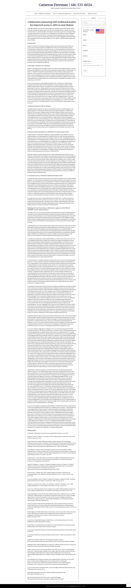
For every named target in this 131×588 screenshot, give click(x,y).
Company (85, 50)
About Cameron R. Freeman (42, 13)
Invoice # (85, 56)
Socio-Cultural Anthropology (62, 13)
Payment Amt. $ (87, 61)
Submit (85, 70)
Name (84, 34)
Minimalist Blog (73, 586)
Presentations (92, 13)
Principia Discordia (79, 13)
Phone (85, 40)
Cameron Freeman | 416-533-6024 (65, 5)
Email (85, 45)
